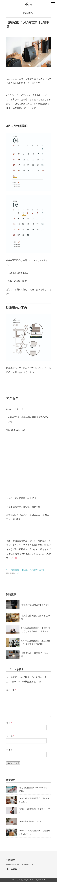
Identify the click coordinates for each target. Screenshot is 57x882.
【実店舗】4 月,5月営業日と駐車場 (32, 570)
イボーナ (19, 573)
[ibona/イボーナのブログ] (28, 3)
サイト (9, 749)
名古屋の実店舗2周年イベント (35, 605)
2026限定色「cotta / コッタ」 (31, 821)
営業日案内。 (28, 13)
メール (10, 736)
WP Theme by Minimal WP (37, 880)
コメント (11, 690)
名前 (9, 723)
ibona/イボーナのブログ (20, 880)
